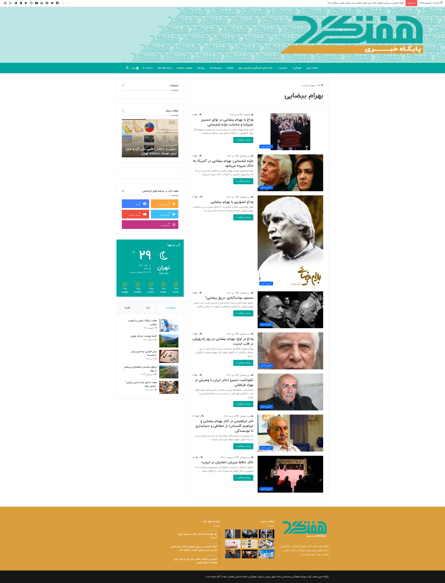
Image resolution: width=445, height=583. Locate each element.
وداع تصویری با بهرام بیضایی (232, 202)
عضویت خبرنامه (184, 68)
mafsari (247, 115)
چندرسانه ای (216, 68)
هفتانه (229, 68)
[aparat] (5, 3)
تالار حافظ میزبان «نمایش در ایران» (227, 462)
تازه (148, 308)
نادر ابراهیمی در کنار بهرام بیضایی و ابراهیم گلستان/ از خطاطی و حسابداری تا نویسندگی (224, 426)
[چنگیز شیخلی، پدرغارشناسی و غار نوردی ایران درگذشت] (233, 554)
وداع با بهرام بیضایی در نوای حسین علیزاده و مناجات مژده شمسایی (227, 122)
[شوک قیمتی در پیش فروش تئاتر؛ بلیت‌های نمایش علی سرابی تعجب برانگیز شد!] (249, 533)
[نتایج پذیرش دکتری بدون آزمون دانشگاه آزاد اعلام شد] (266, 544)
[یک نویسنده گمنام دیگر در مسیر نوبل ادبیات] (233, 533)
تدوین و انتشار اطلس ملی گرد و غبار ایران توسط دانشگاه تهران (374, 3)
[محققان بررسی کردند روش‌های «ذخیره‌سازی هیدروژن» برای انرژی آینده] (266, 554)
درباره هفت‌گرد (165, 68)
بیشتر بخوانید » (243, 139)
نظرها (127, 308)
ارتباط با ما (148, 68)
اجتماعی (283, 68)
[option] (150, 138)
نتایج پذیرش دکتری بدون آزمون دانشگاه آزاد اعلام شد (155, 151)
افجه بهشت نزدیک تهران (144, 336)
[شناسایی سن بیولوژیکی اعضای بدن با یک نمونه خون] (233, 544)
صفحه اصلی (312, 68)
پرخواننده (171, 308)
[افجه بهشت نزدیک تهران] (168, 340)
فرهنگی (297, 68)
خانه (318, 85)
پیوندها (201, 68)
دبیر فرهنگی (245, 156)
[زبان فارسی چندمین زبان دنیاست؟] (168, 356)
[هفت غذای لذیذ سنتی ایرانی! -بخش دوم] (168, 387)
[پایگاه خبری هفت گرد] (222, 39)
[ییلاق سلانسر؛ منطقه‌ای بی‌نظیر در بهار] (168, 371)
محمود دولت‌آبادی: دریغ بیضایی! (229, 297)
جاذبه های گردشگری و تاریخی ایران (255, 68)
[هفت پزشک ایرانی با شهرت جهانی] (168, 325)
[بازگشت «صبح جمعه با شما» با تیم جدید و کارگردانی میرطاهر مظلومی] (249, 554)
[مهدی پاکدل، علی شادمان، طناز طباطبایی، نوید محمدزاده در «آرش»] (266, 533)
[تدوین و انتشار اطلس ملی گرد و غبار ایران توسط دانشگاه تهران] (249, 544)
